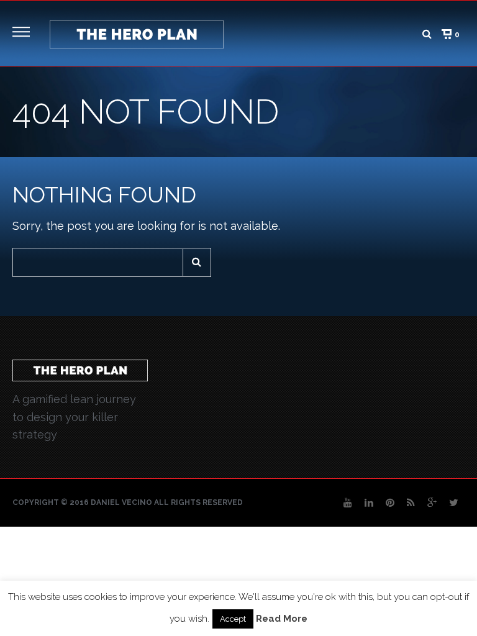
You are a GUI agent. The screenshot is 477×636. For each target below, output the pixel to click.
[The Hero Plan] (137, 33)
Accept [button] (233, 619)
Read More (281, 618)
